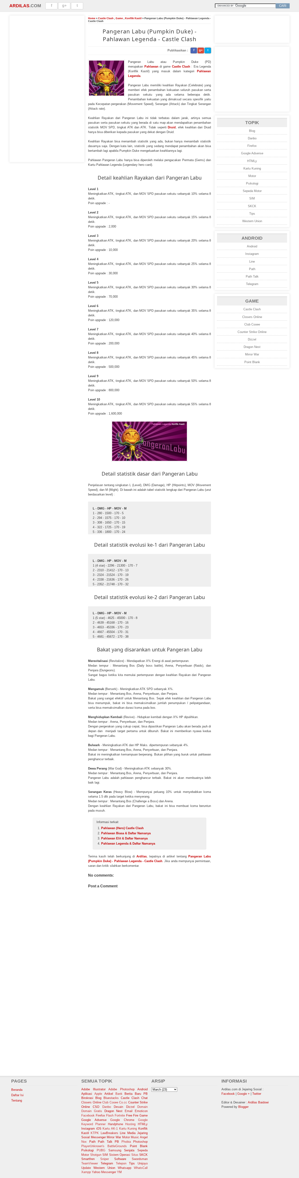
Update (86, 1168)
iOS (98, 1128)
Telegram (252, 284)
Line (252, 261)
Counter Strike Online (252, 332)
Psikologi (252, 183)
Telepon (121, 1163)
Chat (144, 1098)
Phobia (126, 1141)
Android (252, 246)
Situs (134, 1154)
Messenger (98, 1137)
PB (117, 1141)
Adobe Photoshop (121, 1089)
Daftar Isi (17, 1095)
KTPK (95, 1133)
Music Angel (139, 1137)
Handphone (115, 1124)
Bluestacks (111, 1098)
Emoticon (141, 1111)
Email (128, 1111)
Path (252, 269)
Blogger (243, 1107)
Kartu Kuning (252, 168)
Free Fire (132, 1115)
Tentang (16, 1100)
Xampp (86, 1172)
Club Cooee (252, 324)
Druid (172, 127)
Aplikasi (86, 1093)
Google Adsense (252, 153)
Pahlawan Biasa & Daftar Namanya (126, 833)
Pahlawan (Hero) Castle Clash (122, 828)
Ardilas (19, 5)
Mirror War (252, 354)
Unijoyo (143, 1163)
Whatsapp (124, 1168)
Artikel (108, 1093)
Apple (98, 1093)
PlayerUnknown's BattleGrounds (104, 1146)
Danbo (252, 138)
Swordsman (140, 1159)
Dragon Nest (252, 347)
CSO (96, 1107)
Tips (252, 213)
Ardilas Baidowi (258, 1102)
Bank (118, 1093)
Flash (110, 1115)
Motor (252, 176)
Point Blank (252, 362)
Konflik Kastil (133, 18)
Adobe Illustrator (93, 1089)
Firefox (252, 146)
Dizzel (252, 339)
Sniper (104, 1159)
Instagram (252, 254)
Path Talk (252, 276)
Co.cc (123, 1102)
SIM (252, 198)
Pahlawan (151, 66)
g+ (64, 5)
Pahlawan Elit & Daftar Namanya (124, 838)
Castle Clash (106, 18)
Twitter (256, 1093)
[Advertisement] (47, 88)
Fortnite (120, 1115)
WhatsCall (141, 1168)
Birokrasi (87, 1098)
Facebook (88, 1115)
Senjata (129, 1150)
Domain (142, 1107)
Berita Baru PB (136, 1093)
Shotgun (95, 1154)
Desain (118, 1107)
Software (120, 1159)
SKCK (252, 206)
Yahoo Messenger (104, 1172)
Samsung (114, 1150)
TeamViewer (89, 1163)
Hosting (130, 1124)
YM (119, 1172)
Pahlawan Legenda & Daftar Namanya (128, 843)
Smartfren (88, 1159)
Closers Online (252, 317)
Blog (252, 131)
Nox (84, 1141)
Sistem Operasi (119, 1154)
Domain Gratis (91, 1111)
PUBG (101, 1150)
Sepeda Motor (252, 191)
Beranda (16, 1089)
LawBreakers (109, 1133)
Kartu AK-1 (110, 1128)
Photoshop (140, 1141)
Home (91, 18)
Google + (243, 1093)
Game (119, 18)
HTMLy (252, 161)
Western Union (252, 221)
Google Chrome (122, 1120)
